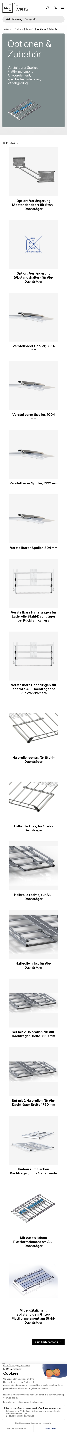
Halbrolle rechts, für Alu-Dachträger (33, 897)
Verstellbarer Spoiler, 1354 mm (34, 348)
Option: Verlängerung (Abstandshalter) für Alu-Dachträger (33, 277)
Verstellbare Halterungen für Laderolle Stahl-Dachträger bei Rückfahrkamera (33, 616)
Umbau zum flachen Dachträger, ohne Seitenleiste (33, 1171)
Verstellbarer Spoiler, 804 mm (33, 548)
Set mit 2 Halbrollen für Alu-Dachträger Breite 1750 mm (33, 1103)
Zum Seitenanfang (48, 1341)
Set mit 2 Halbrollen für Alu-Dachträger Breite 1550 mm (33, 1034)
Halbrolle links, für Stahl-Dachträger (33, 828)
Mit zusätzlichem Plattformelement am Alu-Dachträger (33, 1242)
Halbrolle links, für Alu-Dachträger (33, 965)
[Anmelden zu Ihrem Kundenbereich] (48, 8)
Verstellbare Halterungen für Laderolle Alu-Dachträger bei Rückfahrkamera (33, 689)
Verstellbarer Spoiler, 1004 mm (33, 417)
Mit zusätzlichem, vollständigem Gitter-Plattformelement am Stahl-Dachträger (33, 1316)
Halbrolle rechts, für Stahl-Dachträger (34, 760)
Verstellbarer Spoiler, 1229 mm (33, 483)
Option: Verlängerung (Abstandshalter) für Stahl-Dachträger (33, 205)
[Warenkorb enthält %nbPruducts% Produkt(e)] (56, 7)
